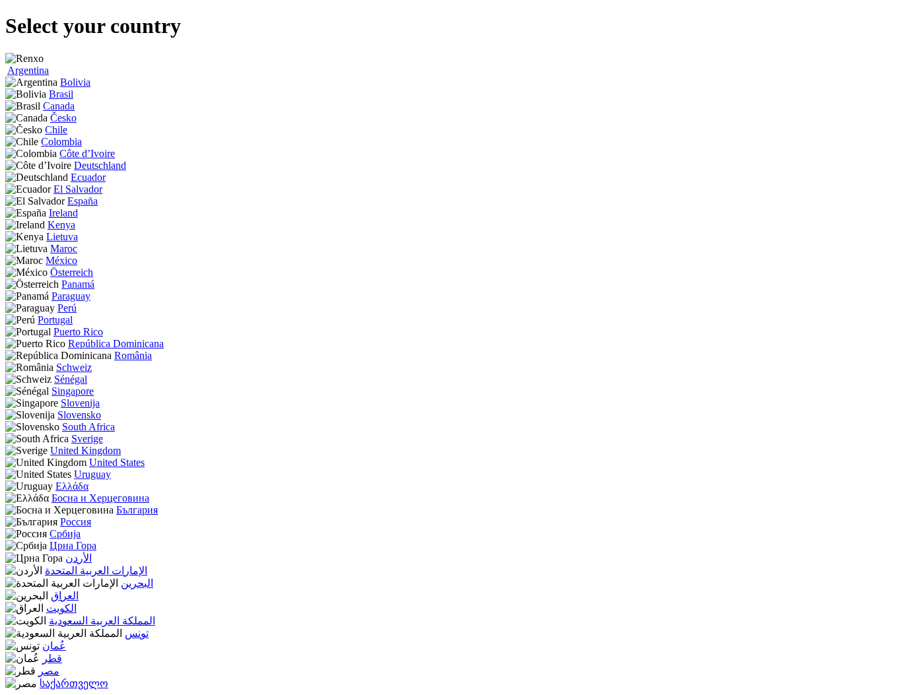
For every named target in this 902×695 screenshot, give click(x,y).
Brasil (61, 94)
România (133, 355)
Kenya (61, 224)
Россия (75, 521)
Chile (56, 129)
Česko (63, 117)
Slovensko (79, 414)
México (61, 260)
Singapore (73, 391)
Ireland (63, 212)
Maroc (63, 248)
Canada (59, 106)
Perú (67, 308)
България (137, 509)
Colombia (61, 141)
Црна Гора (73, 545)
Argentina (28, 70)
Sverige (87, 438)
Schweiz (74, 367)
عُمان (54, 645)
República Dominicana (116, 343)
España (82, 201)
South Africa (88, 426)
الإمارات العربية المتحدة (96, 570)
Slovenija (80, 403)
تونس (137, 633)
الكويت (61, 608)
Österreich (71, 272)
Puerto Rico (78, 331)
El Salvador (77, 189)
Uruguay (92, 474)
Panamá (77, 284)
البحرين (137, 583)
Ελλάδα (71, 486)
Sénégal (70, 379)
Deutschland (100, 165)
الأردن (78, 558)
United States (117, 462)
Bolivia (75, 82)
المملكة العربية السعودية (102, 620)
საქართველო (74, 683)
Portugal (55, 319)
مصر (48, 671)
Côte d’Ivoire (87, 153)
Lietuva (62, 236)
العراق (65, 595)
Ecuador (88, 177)
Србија (65, 533)
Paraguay (71, 296)
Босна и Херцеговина (100, 498)
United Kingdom (85, 450)
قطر (52, 658)
